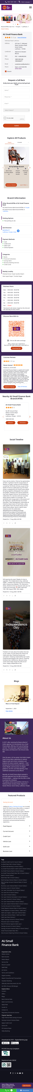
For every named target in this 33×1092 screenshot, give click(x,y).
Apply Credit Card (7, 1023)
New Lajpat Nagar (8, 276)
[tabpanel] (16, 18)
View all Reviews (22, 386)
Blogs (3, 996)
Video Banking (6, 1031)
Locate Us (4, 1007)
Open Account (26, 1085)
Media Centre (5, 954)
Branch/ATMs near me (7, 26)
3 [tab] (17, 24)
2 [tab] (15, 24)
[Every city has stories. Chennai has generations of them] (16, 461)
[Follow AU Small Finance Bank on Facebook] (10, 1073)
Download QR (16, 348)
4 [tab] (19, 24)
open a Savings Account (16, 806)
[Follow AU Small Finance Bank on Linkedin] (17, 1073)
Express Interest (11, 185)
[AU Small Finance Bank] (6, 7)
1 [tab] (13, 24)
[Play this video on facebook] (16, 553)
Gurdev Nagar (18, 276)
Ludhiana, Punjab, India (9, 232)
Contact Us (5, 1010)
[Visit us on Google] (13, 1073)
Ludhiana (24, 26)
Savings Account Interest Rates (10, 1020)
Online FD (5, 1025)
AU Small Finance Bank (13, 405)
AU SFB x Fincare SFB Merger (10, 986)
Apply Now (5, 1004)
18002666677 (18, 61)
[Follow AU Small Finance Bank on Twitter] (15, 1073)
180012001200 (19, 59)
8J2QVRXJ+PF (6, 230)
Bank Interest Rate (7, 999)
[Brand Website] (22, 1073)
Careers (4, 991)
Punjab (18, 26)
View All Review (22, 37)
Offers (3, 994)
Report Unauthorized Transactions (11, 978)
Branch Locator (6, 965)
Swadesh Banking (7, 981)
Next (30, 167)
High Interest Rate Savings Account (12, 1017)
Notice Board (5, 959)
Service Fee (5, 962)
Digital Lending (6, 975)
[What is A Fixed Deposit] (16, 693)
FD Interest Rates (7, 1028)
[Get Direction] (18, 232)
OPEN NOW (18, 68)
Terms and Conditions (8, 973)
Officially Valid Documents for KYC (11, 983)
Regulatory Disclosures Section (10, 1012)
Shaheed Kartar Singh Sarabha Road (13, 274)
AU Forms (4, 970)
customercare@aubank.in (22, 64)
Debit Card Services (7, 1002)
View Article (9, 711)
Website (10, 422)
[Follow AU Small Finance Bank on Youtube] (20, 1073)
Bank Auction (5, 957)
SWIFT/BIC (5, 967)
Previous (3, 167)
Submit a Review (10, 387)
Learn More (23, 185)
